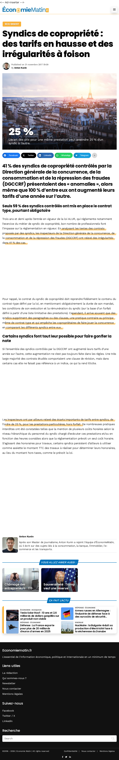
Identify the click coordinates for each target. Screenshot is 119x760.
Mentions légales (12, 693)
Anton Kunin (26, 536)
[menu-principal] (114, 9)
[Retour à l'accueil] (53, 9)
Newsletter (8, 683)
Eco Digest (12, 24)
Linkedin (7, 721)
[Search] (113, 738)
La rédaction (10, 672)
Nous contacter (11, 688)
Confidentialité (70, 751)
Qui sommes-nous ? (14, 678)
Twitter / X (8, 715)
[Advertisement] (59, 271)
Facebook (8, 710)
